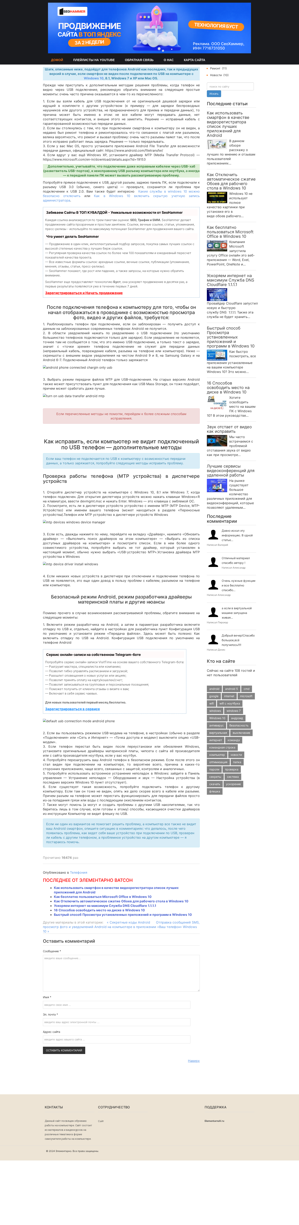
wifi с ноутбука (229, 703)
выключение (241, 732)
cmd (247, 688)
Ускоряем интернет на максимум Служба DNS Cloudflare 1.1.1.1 (105, 906)
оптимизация (218, 762)
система (233, 776)
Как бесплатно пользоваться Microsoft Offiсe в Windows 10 (103, 897)
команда (234, 740)
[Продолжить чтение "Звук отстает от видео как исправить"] (217, 440)
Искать (214, 93)
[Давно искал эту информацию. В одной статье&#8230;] (213, 534)
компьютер (217, 754)
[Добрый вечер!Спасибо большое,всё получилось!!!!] (213, 639)
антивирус (216, 725)
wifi (211, 703)
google (213, 696)
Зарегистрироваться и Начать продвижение (84, 293)
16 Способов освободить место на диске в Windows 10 (99, 910)
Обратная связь (139, 60)
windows (215, 710)
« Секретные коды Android (128, 922)
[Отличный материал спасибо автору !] (213, 562)
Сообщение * (52, 951)
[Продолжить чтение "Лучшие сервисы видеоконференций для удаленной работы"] (217, 485)
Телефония (78, 872)
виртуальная (218, 732)
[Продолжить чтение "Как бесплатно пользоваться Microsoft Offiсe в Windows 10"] (217, 245)
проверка (231, 769)
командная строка (222, 747)
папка (237, 762)
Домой (57, 60)
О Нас (169, 60)
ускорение (233, 784)
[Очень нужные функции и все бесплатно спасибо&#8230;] (213, 584)
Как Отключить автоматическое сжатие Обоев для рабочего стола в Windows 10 (121, 901)
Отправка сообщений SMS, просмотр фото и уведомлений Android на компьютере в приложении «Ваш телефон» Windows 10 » (121, 926)
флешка (214, 791)
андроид (237, 718)
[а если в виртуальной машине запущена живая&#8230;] (213, 612)
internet (229, 696)
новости (236, 754)
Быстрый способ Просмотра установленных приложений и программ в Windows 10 (123, 915)
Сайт (101, 1121)
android (214, 688)
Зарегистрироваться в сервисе (72, 709)
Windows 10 (94, 78)
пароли (214, 769)
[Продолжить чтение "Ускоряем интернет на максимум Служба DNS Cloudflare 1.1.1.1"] (217, 294)
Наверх (194, 1061)
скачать (214, 784)
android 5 (231, 688)
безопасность (239, 725)
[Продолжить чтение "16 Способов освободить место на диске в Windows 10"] (217, 402)
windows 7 (234, 710)
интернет (215, 740)
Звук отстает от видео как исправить (229, 429)
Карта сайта (194, 60)
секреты (215, 776)
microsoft (246, 696)
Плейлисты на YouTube (94, 60)
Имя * (47, 997)
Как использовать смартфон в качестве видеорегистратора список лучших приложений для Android (228, 124)
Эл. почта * (50, 1014)
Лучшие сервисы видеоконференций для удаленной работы (230, 471)
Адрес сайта (51, 1031)
